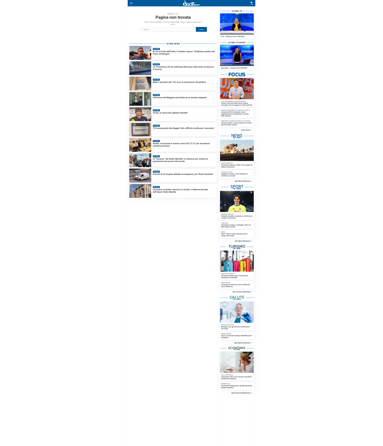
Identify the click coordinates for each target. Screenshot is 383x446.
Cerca (201, 29)
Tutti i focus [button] (245, 130)
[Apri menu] (131, 3)
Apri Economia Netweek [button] (240, 393)
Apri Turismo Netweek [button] (241, 292)
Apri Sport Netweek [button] (242, 241)
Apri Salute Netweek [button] (242, 343)
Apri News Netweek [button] (242, 181)
